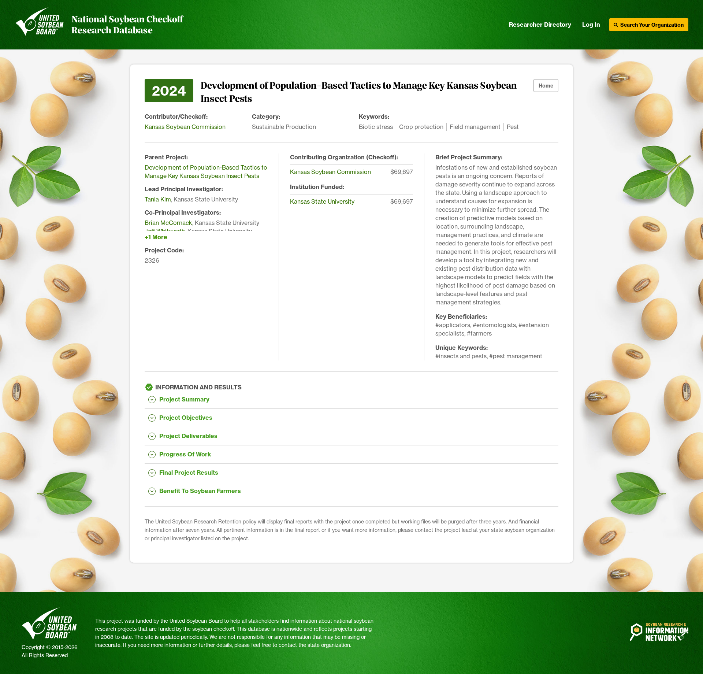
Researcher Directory (540, 24)
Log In (591, 24)
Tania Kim (158, 199)
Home (546, 85)
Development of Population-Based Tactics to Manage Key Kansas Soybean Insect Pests (206, 171)
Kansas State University (322, 201)
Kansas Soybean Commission (185, 126)
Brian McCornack (168, 222)
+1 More (156, 237)
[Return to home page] (40, 25)
